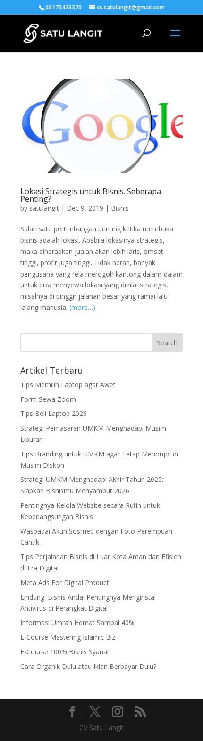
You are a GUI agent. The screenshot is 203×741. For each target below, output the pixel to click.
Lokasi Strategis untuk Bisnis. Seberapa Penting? (90, 195)
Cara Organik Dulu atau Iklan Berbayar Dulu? (88, 666)
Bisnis (120, 208)
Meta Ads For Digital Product (64, 582)
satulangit (44, 208)
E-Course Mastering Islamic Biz (67, 637)
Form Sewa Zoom (48, 399)
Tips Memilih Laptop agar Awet (68, 384)
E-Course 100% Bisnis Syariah (65, 651)
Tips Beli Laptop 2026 (53, 413)
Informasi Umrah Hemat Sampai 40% (77, 622)
